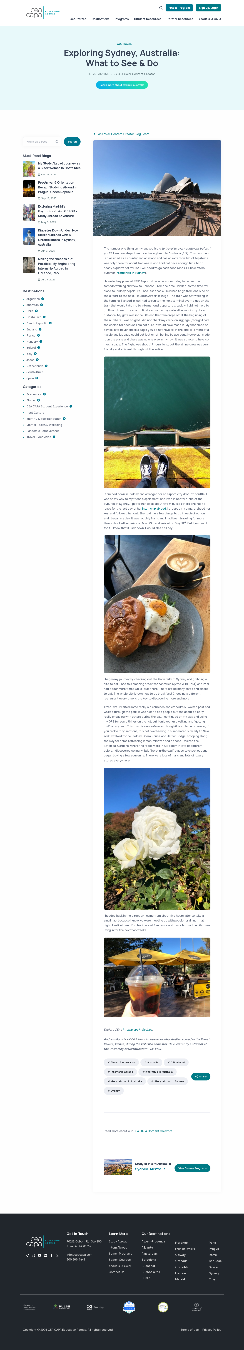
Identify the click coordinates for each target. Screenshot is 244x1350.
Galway (180, 1255)
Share (202, 1076)
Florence (181, 1243)
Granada (181, 1261)
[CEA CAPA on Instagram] (33, 1255)
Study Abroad (118, 1241)
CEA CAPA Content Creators (152, 1131)
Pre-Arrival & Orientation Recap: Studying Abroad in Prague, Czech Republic (57, 187)
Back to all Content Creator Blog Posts (123, 134)
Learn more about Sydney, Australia (122, 85)
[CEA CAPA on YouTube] (39, 1255)
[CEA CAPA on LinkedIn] (45, 1255)
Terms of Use (189, 1330)
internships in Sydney (130, 273)
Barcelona (149, 1260)
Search (72, 141)
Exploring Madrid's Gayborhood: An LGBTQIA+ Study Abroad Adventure (57, 211)
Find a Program (179, 8)
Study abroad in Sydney (169, 1081)
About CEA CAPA (210, 19)
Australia (152, 1062)
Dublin (146, 1278)
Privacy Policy (211, 1330)
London (180, 1273)
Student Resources (147, 19)
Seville (213, 1267)
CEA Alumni (178, 1062)
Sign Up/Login (208, 8)
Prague (214, 1249)
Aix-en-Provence (153, 1241)
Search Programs (120, 1254)
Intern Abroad (118, 1247)
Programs (122, 19)
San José (215, 1261)
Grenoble (181, 1267)
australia (124, 44)
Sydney (115, 1090)
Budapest (148, 1266)
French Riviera (185, 1249)
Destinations (101, 19)
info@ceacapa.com (79, 1255)
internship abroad (154, 508)
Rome (213, 1255)
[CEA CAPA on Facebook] (51, 1255)
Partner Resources (180, 19)
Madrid (180, 1279)
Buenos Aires (151, 1272)
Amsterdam (150, 1254)
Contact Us (116, 1272)
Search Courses (120, 1260)
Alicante (147, 1247)
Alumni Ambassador (123, 1062)
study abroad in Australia (126, 1081)
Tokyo (213, 1279)
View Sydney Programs (192, 1168)
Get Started (78, 19)
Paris (212, 1243)
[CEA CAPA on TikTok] (26, 1255)
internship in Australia (159, 1071)
